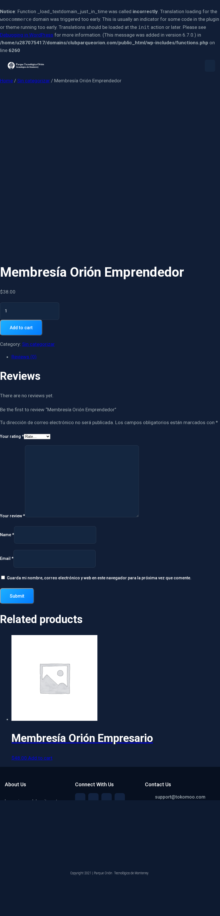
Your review (12, 516)
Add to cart (21, 327)
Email (6, 558)
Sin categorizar (33, 80)
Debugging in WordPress (26, 35)
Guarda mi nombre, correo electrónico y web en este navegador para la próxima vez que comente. (99, 578)
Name (7, 534)
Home (6, 80)
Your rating (12, 436)
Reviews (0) (24, 357)
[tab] (115, 357)
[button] (210, 66)
